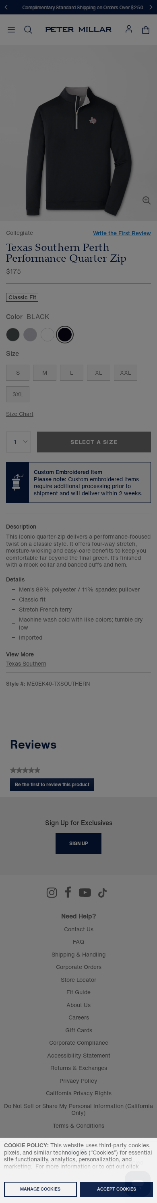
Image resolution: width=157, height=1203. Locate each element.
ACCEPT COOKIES (116, 1189)
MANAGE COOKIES (40, 1189)
